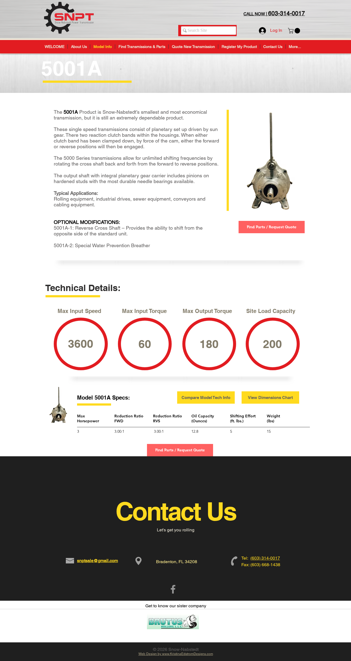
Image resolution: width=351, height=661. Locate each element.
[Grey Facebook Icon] (173, 589)
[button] (294, 30)
